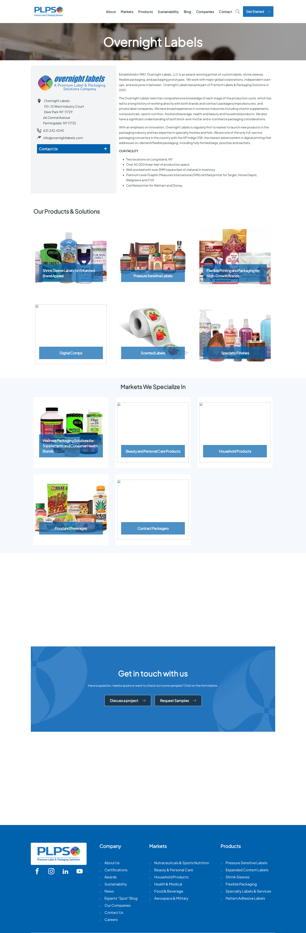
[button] (258, 11)
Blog (187, 12)
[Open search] (238, 11)
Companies (205, 12)
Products (145, 12)
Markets (127, 12)
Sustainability (168, 12)
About (111, 12)
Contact (225, 12)
